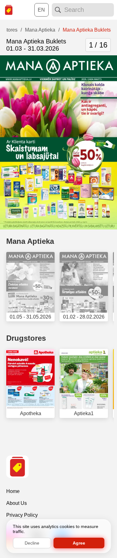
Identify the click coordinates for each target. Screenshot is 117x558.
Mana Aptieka (30, 241)
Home (13, 491)
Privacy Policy (22, 515)
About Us (16, 503)
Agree (79, 542)
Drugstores (26, 338)
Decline (32, 542)
